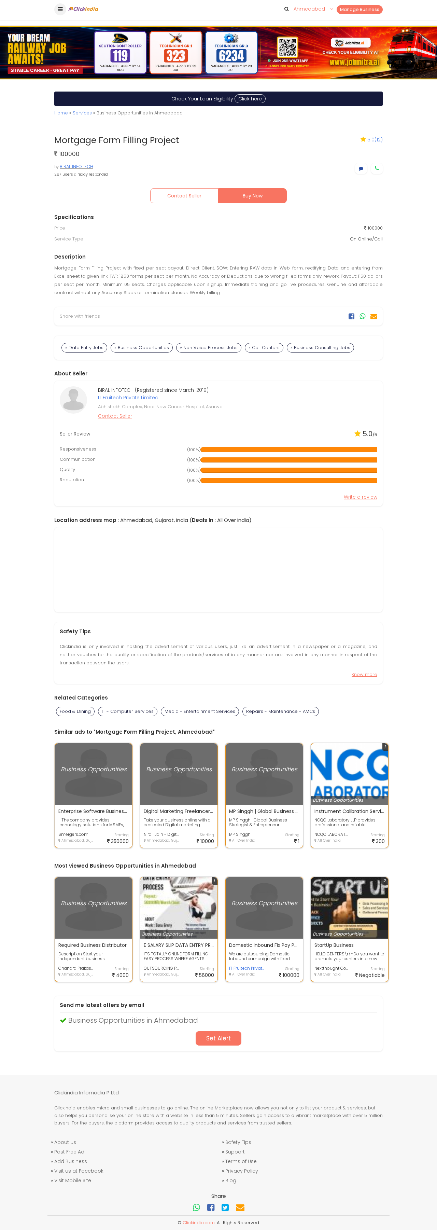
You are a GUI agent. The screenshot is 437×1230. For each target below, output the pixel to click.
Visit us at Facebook (78, 1170)
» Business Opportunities (141, 347)
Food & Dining (75, 711)
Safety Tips (238, 1142)
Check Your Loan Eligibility (216, 98)
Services (82, 113)
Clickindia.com (199, 1222)
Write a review (360, 497)
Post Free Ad (69, 1151)
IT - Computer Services (128, 711)
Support (235, 1151)
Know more (364, 674)
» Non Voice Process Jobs (209, 347)
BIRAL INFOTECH (76, 166)
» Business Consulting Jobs (320, 347)
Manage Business (359, 9)
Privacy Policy (241, 1170)
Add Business (70, 1161)
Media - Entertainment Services (200, 711)
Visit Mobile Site (72, 1180)
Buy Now (253, 195)
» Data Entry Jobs (84, 347)
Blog (230, 1180)
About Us (65, 1142)
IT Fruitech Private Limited (128, 397)
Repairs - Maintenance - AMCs (280, 711)
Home (61, 113)
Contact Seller (184, 195)
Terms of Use (241, 1161)
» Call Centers (264, 347)
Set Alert (218, 1038)
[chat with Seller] (361, 168)
